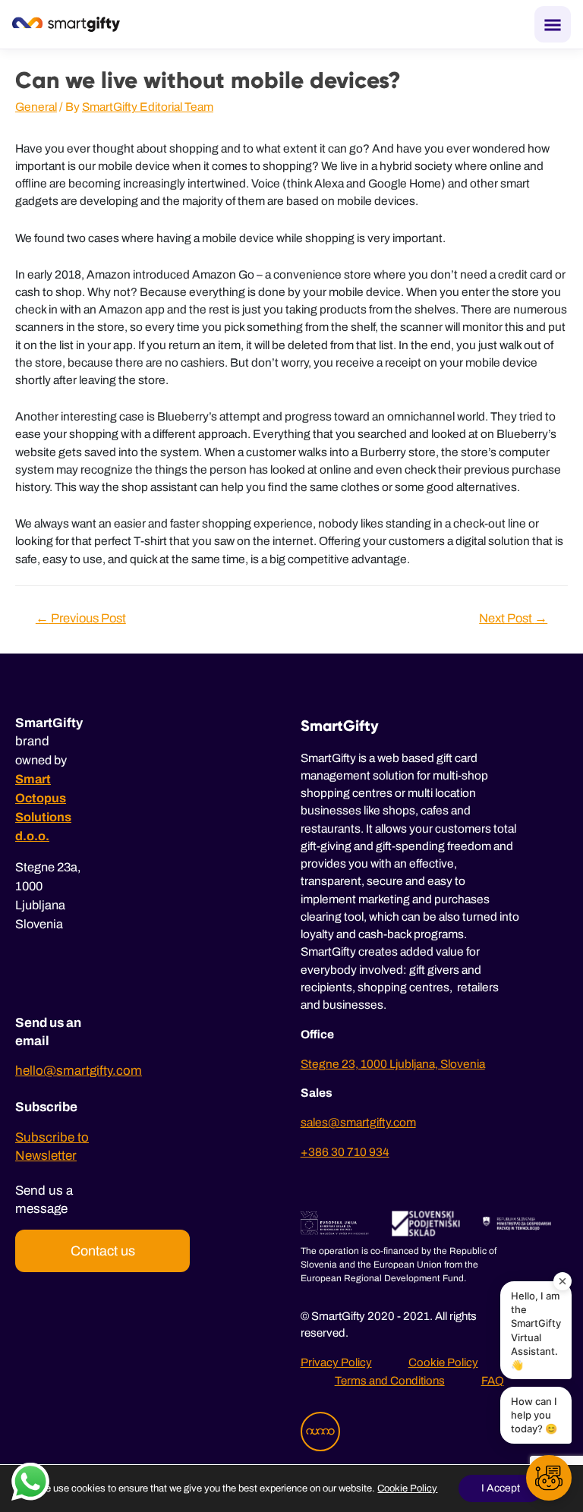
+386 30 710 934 (345, 1151)
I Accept (500, 1488)
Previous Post (81, 618)
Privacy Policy (336, 1362)
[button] (549, 1478)
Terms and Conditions (390, 1381)
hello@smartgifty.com (78, 1070)
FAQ (492, 1381)
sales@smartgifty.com (358, 1122)
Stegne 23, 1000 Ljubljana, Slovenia (393, 1063)
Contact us (103, 1250)
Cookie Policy (443, 1362)
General (36, 106)
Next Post (513, 618)
